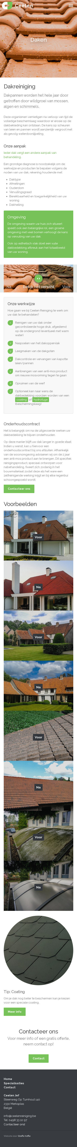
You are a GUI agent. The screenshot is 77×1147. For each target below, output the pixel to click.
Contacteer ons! (14, 1124)
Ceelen (24, 5)
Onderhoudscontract (22, 424)
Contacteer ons (19, 488)
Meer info (14, 1011)
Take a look (40, 531)
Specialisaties (14, 1083)
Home (8, 1079)
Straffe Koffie (24, 1136)
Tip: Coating (14, 991)
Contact (38, 1058)
